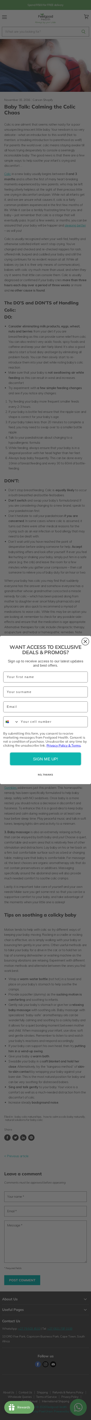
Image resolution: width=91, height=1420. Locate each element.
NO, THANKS (45, 774)
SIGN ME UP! (45, 759)
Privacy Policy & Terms (64, 745)
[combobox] (11, 722)
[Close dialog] (85, 641)
